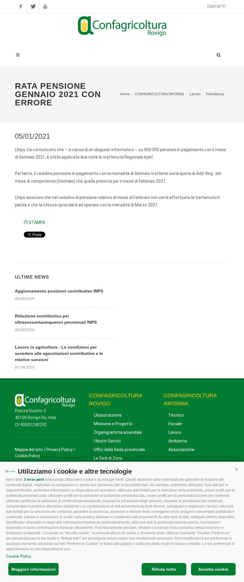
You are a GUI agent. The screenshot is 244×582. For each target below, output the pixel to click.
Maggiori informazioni (33, 569)
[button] (236, 469)
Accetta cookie (213, 569)
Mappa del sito (29, 449)
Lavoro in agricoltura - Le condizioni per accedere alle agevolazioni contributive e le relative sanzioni (59, 353)
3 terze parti (34, 479)
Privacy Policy (59, 449)
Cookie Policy (18, 556)
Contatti (216, 6)
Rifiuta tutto (164, 569)
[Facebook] (21, 6)
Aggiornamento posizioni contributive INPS (59, 291)
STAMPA (36, 222)
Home (124, 94)
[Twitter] (33, 6)
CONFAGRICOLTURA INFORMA (159, 94)
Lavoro (195, 94)
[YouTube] (45, 6)
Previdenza (215, 94)
